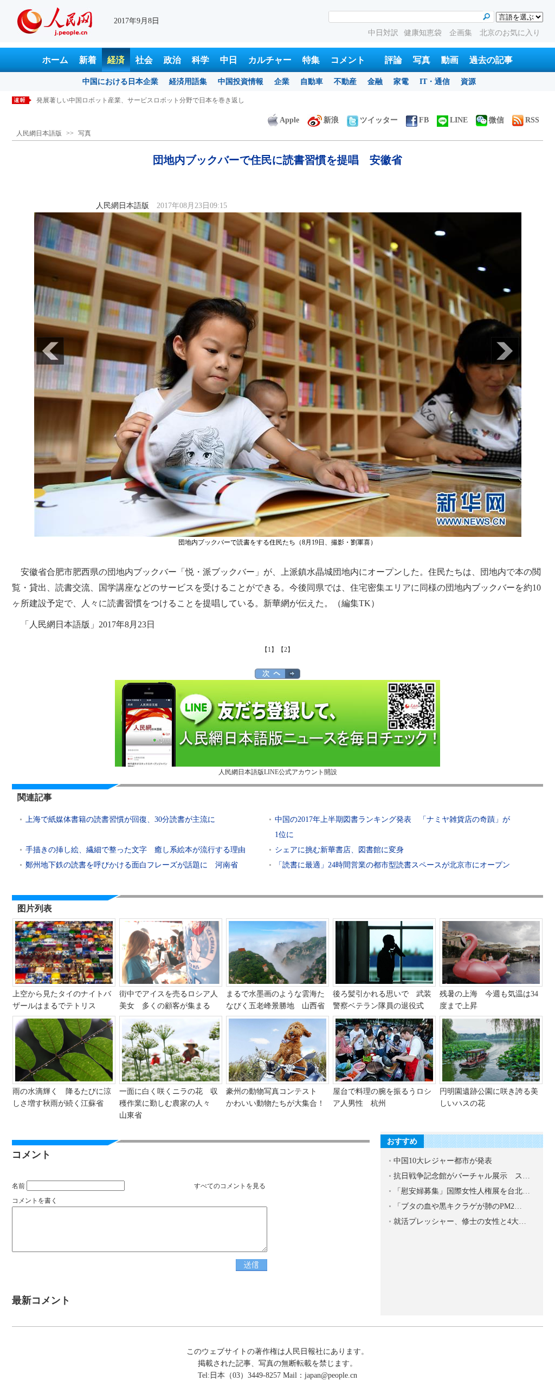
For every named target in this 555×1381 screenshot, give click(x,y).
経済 (116, 59)
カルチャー (270, 59)
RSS (532, 120)
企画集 (461, 33)
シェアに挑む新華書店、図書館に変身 (339, 850)
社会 (144, 59)
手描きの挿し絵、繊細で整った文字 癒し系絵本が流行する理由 (135, 850)
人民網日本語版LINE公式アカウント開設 (277, 772)
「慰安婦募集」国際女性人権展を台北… (461, 1191)
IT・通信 (435, 81)
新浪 (331, 120)
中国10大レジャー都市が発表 (442, 1161)
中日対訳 (383, 33)
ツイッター (379, 120)
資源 (468, 81)
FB (424, 120)
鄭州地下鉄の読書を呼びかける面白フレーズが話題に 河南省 (131, 865)
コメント (348, 59)
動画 (450, 59)
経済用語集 (188, 81)
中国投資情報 (240, 81)
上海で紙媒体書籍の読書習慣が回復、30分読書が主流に (120, 819)
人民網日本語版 (39, 133)
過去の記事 (491, 59)
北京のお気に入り (510, 33)
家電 (401, 81)
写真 (421, 59)
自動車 (311, 81)
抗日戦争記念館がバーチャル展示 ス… (461, 1176)
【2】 (286, 649)
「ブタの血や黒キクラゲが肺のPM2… (457, 1206)
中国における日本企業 (120, 81)
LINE (459, 120)
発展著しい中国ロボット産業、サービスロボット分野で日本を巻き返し (140, 100)
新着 (87, 59)
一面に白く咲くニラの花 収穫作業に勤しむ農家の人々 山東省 (168, 1103)
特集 (311, 59)
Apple (289, 120)
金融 (375, 81)
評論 (393, 59)
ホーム (55, 59)
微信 (496, 120)
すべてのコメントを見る (230, 1186)
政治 (172, 59)
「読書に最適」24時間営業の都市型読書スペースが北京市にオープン (392, 865)
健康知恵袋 (424, 33)
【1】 (269, 649)
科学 (200, 59)
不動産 (345, 81)
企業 (281, 81)
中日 (228, 59)
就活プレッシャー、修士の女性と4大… (459, 1221)
